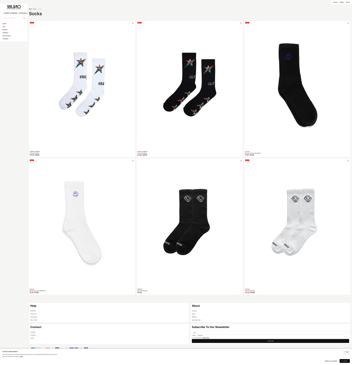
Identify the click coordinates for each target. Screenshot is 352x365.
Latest (4, 23)
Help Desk (33, 311)
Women (201, 335)
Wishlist (342, 2)
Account (335, 2)
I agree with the (201, 337)
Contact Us (33, 314)
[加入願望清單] (133, 23)
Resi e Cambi (33, 320)
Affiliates (194, 317)
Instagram (33, 332)
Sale (4, 26)
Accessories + (7, 36)
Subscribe (270, 341)
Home (34, 9)
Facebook (33, 335)
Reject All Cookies (331, 361)
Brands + (5, 29)
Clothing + (6, 33)
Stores (193, 314)
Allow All (344, 361)
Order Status (33, 317)
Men (194, 335)
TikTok (32, 338)
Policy (21, 356)
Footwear (5, 39)
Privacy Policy (205, 337)
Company (194, 311)
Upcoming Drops (196, 320)
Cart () (348, 2)
